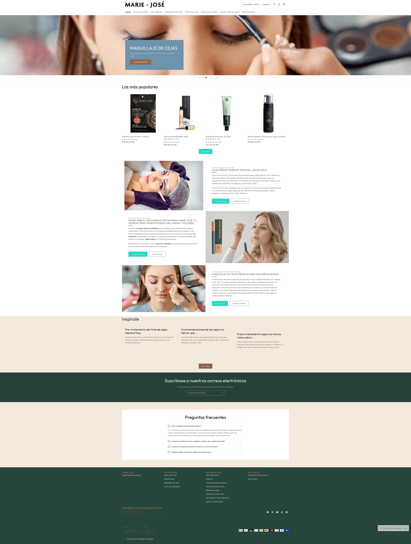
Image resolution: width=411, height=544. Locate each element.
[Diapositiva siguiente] (211, 77)
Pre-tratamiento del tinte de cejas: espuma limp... (146, 331)
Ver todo (205, 151)
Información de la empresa (216, 483)
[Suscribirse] (222, 392)
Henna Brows (220, 201)
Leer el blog (157, 254)
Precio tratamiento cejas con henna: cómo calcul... (259, 336)
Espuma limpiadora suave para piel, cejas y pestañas (266, 136)
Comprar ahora (138, 254)
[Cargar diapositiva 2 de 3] (202, 77)
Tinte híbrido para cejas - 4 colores (218, 136)
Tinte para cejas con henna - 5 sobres (135, 136)
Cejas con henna (170, 475)
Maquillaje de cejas (171, 483)
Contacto (209, 479)
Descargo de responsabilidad (217, 498)
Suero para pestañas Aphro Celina (176, 136)
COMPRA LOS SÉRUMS (256, 62)
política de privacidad (214, 502)
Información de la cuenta (257, 475)
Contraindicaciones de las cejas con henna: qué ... (202, 331)
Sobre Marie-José (212, 475)
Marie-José (131, 539)
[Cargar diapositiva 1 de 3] (199, 77)
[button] (249, 12)
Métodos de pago (212, 490)
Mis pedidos (252, 479)
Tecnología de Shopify (144, 539)
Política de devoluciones (215, 487)
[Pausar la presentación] (216, 77)
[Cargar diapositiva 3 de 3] (206, 77)
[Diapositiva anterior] (194, 77)
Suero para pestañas (172, 487)
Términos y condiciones (215, 494)
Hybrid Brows (240, 201)
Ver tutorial (220, 303)
